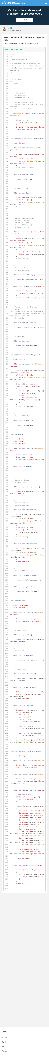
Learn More (24, 20)
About (4, 1046)
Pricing (4, 1051)
